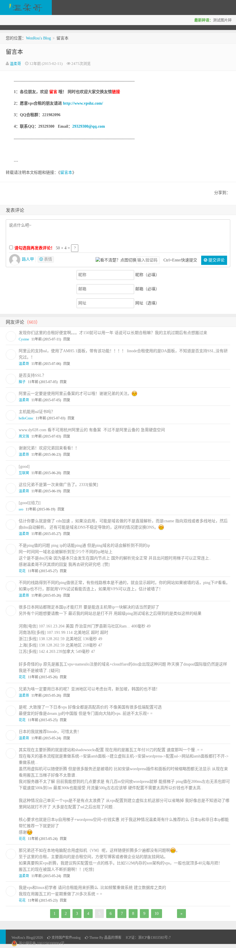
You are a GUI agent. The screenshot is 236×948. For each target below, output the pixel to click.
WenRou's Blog (26, 7)
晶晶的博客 (112, 938)
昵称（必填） (147, 275)
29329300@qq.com (88, 126)
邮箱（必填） (147, 289)
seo (21, 509)
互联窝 (24, 473)
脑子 (22, 382)
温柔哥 (15, 63)
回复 (66, 339)
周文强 (24, 436)
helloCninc (26, 418)
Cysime (24, 339)
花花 (22, 571)
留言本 (14, 52)
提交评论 (215, 260)
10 (157, 913)
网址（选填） (147, 303)
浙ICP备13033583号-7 (154, 938)
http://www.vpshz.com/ (83, 103)
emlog (76, 938)
